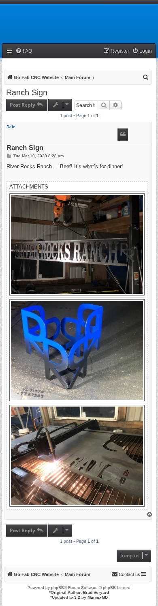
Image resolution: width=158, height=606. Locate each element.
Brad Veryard (96, 592)
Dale (10, 126)
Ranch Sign (26, 92)
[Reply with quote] (122, 134)
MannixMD (98, 597)
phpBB (57, 587)
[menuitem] (23, 51)
